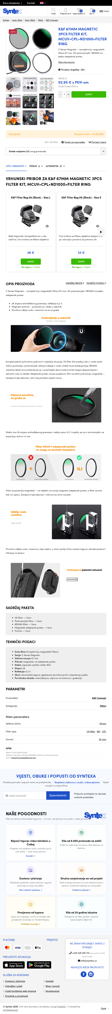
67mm (103, 723)
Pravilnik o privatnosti (16, 996)
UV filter (91, 731)
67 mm (102, 739)
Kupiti (89, 94)
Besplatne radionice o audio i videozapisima (77, 782)
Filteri (40, 20)
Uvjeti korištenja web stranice (20, 991)
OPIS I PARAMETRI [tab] (15, 166)
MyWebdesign (10, 1010)
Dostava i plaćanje (15, 981)
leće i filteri (30, 20)
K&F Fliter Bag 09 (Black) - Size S (81, 197)
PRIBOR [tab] (34, 166)
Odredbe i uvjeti (13, 986)
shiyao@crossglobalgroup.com (23, 757)
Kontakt (31, 2)
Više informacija (66, 62)
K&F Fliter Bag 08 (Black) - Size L (30, 197)
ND (98, 731)
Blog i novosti (53, 986)
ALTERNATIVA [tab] (54, 166)
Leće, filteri (17, 20)
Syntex (6, 20)
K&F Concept (52, 20)
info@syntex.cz (89, 960)
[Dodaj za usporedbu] (47, 226)
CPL (104, 731)
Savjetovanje (52, 991)
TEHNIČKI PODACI (95, 283)
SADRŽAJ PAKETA (74, 283)
